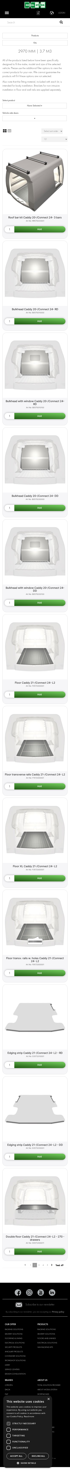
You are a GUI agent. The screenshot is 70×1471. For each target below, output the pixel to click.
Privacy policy (58, 1311)
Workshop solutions (15, 1360)
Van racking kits (45, 1347)
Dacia (7, 1389)
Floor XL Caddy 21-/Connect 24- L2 (35, 866)
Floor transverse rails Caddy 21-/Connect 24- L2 (35, 774)
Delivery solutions (13, 1334)
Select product (8, 100)
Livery (7, 1365)
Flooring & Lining (13, 1338)
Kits (35, 42)
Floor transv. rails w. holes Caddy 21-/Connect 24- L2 (35, 960)
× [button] (48, 1399)
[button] (28, 1462)
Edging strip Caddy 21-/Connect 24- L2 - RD (35, 1053)
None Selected (34, 105)
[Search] (61, 22)
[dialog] (27, 1432)
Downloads (43, 1394)
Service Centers (12, 1369)
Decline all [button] (38, 1456)
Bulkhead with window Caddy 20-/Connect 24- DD (35, 589)
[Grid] (4, 130)
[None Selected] (34, 118)
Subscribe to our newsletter (40, 1304)
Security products (13, 1347)
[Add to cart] (39, 229)
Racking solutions (14, 1329)
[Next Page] (51, 1265)
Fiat (6, 1394)
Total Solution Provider (48, 1385)
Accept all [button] (16, 1456)
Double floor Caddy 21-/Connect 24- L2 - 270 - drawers (35, 1238)
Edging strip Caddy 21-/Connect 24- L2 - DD (35, 1144)
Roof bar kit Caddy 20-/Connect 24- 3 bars (35, 217)
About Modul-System (47, 1389)
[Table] (9, 131)
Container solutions (15, 1356)
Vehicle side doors (10, 113)
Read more (29, 1416)
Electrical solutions (15, 1343)
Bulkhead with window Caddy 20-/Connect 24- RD (35, 402)
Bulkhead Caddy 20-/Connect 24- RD (35, 309)
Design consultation (15, 1374)
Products (35, 35)
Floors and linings (46, 1338)
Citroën (9, 1385)
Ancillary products (14, 1351)
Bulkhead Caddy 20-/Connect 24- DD (35, 495)
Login (61, 12)
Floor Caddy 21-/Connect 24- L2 (35, 682)
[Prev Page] (25, 1265)
